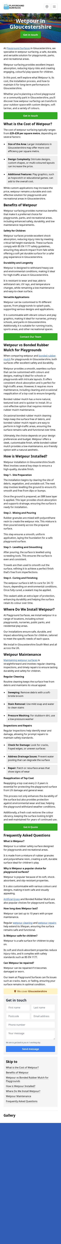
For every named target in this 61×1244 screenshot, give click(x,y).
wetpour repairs (47, 922)
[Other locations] (47, 7)
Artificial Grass (12, 899)
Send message (30, 1049)
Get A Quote (30, 827)
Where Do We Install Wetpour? (23, 1091)
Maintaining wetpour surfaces (20, 660)
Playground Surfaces (18, 48)
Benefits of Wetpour (17, 1072)
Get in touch (30, 34)
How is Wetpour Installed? (20, 1086)
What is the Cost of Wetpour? (22, 1067)
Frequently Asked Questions (21, 1101)
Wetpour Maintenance (18, 1096)
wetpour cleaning (23, 922)
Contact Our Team (30, 336)
